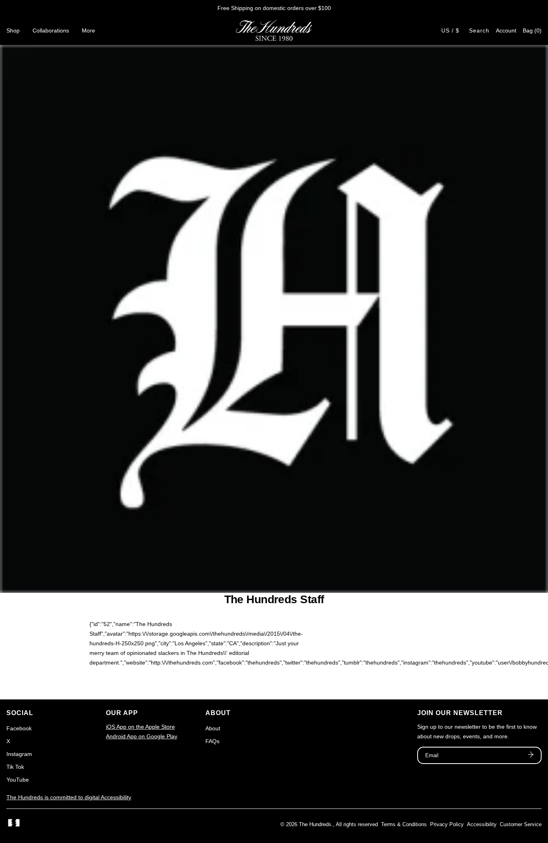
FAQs (212, 741)
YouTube (17, 779)
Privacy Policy (447, 824)
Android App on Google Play (141, 736)
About (212, 728)
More (88, 30)
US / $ (450, 30)
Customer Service (521, 824)
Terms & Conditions (404, 824)
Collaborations (50, 30)
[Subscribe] (531, 755)
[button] (532, 30)
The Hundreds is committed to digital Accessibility (68, 797)
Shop (13, 30)
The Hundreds (315, 824)
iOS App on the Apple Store (140, 726)
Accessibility (482, 824)
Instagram (19, 754)
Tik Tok (15, 767)
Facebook (19, 728)
